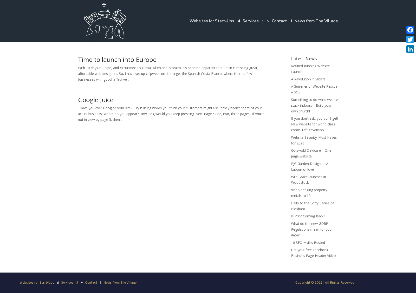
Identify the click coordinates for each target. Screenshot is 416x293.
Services (250, 22)
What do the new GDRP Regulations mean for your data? (312, 229)
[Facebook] (410, 30)
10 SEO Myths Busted (308, 242)
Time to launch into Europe (117, 59)
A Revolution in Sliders (308, 79)
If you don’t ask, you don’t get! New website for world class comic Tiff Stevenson (314, 124)
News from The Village (316, 22)
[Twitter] (410, 39)
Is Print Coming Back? (308, 216)
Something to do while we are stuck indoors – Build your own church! (314, 105)
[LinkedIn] (410, 49)
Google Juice (95, 99)
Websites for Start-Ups (211, 22)
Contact (279, 22)
